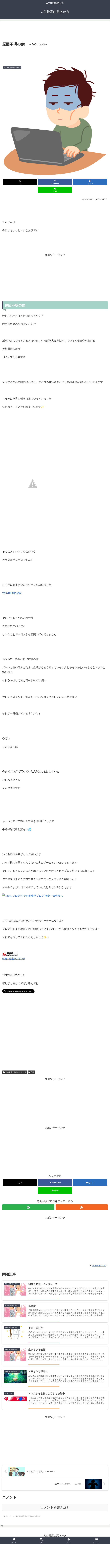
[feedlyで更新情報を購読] (28, 1207)
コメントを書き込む (55, 1507)
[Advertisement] (55, 31)
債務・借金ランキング (13, 958)
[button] (101, 830)
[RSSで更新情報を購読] (82, 1207)
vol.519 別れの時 (12, 593)
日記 (32, 1072)
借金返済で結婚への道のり (15, 1072)
